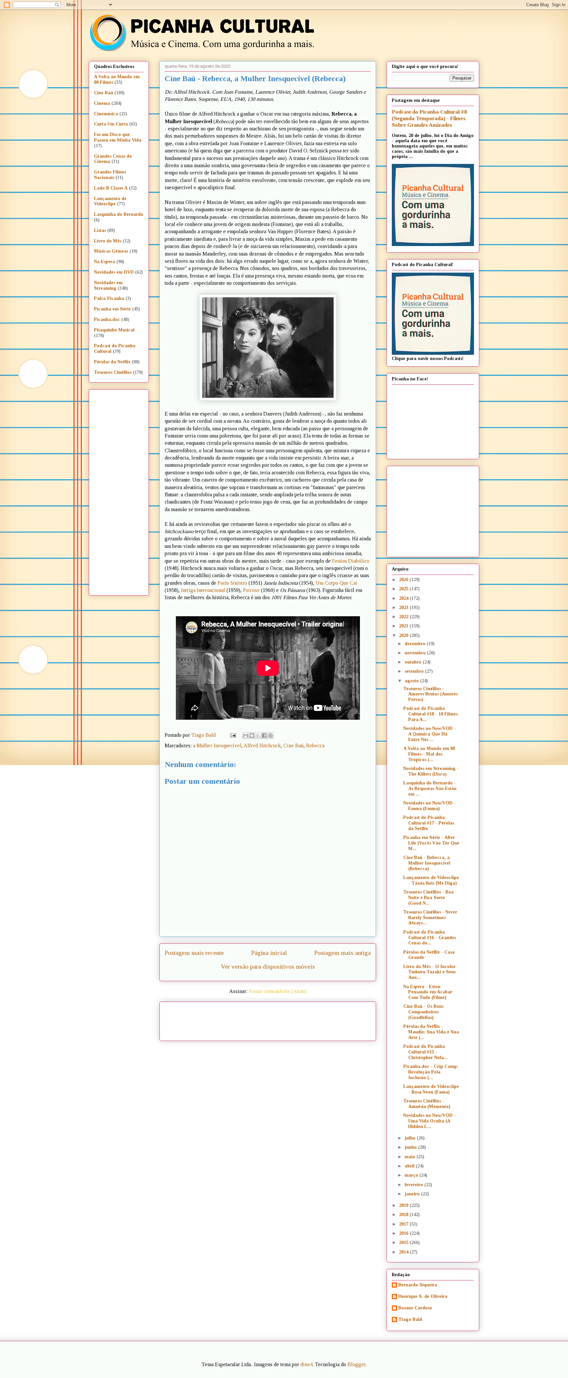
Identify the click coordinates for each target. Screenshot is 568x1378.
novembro (416, 652)
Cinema (102, 103)
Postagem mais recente (194, 952)
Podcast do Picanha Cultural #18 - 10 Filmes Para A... (430, 714)
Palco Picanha (109, 298)
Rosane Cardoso (415, 1307)
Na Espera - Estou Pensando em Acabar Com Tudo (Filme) (427, 992)
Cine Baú (293, 745)
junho (411, 1147)
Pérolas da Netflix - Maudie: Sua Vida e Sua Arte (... (431, 1032)
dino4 (306, 1364)
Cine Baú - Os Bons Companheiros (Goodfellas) (423, 1012)
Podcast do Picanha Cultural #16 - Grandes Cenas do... (429, 938)
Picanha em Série (112, 308)
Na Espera (104, 261)
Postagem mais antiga (342, 952)
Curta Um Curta (111, 124)
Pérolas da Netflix (112, 361)
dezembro (416, 643)
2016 (404, 1233)
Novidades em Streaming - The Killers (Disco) (431, 771)
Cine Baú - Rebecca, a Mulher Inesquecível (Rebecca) (426, 863)
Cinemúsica (106, 113)
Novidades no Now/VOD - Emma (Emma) (429, 806)
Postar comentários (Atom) (277, 991)
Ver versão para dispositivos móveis (268, 966)
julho (411, 1138)
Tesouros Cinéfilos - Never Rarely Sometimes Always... (430, 918)
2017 (404, 1224)
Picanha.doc (107, 319)
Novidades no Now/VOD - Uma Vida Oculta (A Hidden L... (429, 1121)
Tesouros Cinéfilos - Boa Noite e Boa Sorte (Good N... (428, 898)
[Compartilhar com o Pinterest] (270, 735)
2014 (404, 1252)
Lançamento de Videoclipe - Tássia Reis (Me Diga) (431, 880)
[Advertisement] (324, 1019)
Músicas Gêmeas (111, 251)
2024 (404, 598)
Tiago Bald (410, 1319)
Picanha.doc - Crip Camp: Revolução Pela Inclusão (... (430, 1072)
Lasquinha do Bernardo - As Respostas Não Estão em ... (430, 788)
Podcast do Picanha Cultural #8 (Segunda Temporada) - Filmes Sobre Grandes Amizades (429, 118)
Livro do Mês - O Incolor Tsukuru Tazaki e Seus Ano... (429, 972)
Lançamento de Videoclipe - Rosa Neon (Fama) (431, 1089)
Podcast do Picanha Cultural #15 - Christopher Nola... (425, 1052)
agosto (412, 680)
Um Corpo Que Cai (336, 583)
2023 (404, 607)
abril (410, 1165)
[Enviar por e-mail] (245, 735)
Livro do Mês (107, 240)
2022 (404, 616)
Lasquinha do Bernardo (118, 214)
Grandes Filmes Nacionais (110, 174)
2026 (404, 579)
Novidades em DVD (114, 272)
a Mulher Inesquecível (217, 745)
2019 (404, 1205)
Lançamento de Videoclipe (110, 201)
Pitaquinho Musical (114, 330)
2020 (404, 635)
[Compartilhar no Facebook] (264, 735)
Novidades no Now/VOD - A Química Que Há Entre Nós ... (429, 734)
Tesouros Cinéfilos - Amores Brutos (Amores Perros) (430, 694)
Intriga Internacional (203, 590)
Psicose (251, 590)
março (412, 1175)
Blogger (356, 1364)
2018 (404, 1214)
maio (410, 1156)
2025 (404, 588)
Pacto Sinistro (232, 583)
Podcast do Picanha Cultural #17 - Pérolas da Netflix (428, 823)
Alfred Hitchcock (262, 745)
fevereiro (414, 1184)
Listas (100, 230)
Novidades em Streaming (108, 285)
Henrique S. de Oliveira (422, 1296)
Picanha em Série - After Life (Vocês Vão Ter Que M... (431, 843)
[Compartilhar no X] (258, 735)
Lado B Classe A (111, 188)
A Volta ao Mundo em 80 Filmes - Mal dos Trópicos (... (429, 754)
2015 (404, 1242)
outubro (414, 662)
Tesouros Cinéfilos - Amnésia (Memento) (426, 1103)
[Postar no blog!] (251, 735)
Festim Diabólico (350, 561)
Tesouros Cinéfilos (112, 372)
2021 (404, 625)
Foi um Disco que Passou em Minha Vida (117, 137)
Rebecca (315, 745)
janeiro (413, 1193)
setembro (415, 671)
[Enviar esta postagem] (232, 735)
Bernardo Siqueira (417, 1284)
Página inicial (269, 952)
